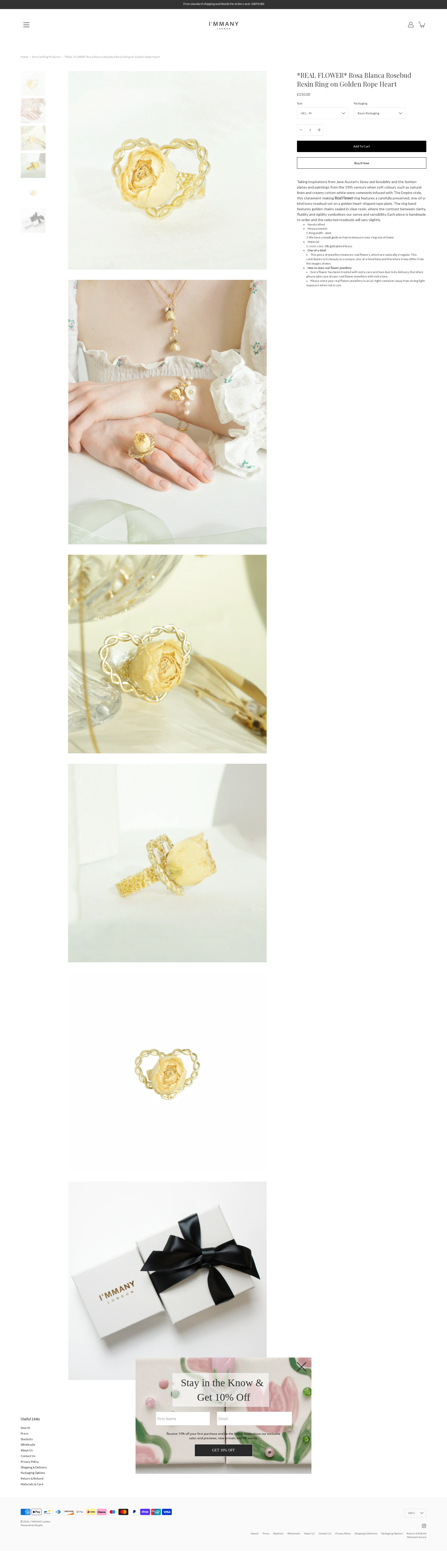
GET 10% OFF (223, 1450)
